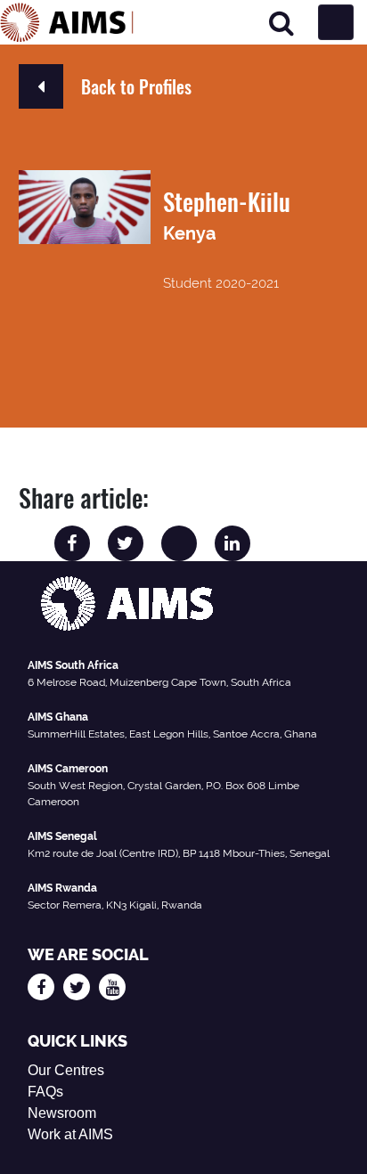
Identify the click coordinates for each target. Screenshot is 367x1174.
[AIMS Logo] (67, 22)
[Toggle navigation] (336, 22)
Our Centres (66, 1070)
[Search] (281, 23)
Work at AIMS (70, 1134)
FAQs (45, 1091)
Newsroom (62, 1113)
